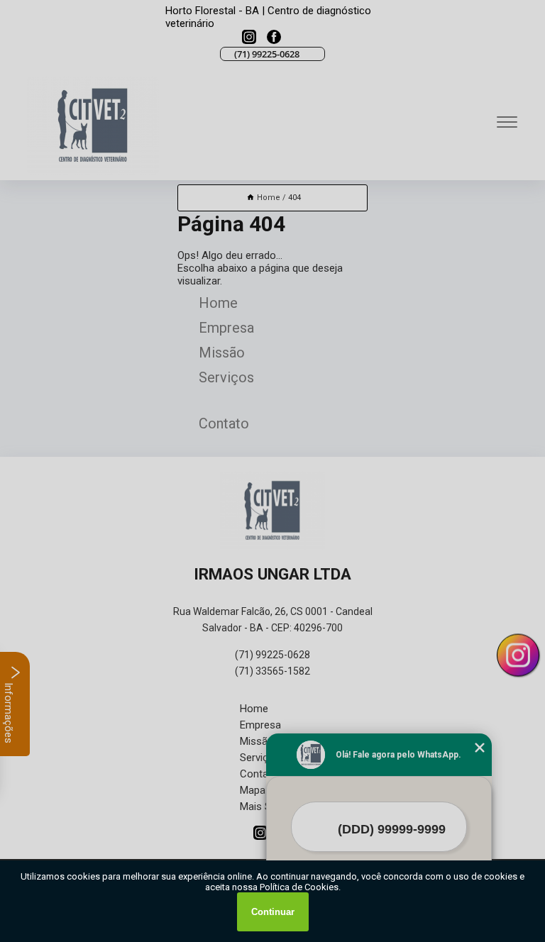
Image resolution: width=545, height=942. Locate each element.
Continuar (272, 912)
